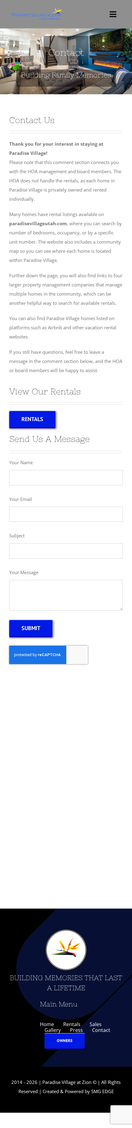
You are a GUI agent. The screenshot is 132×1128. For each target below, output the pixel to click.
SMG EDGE (102, 1091)
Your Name (21, 462)
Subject (17, 535)
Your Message (23, 572)
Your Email (20, 499)
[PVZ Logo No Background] (36, 8)
